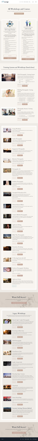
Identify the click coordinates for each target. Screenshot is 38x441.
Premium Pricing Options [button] (19, 13)
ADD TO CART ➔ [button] (10, 58)
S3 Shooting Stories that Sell (19, 258)
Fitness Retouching (16, 397)
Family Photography (17, 139)
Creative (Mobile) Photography (19, 215)
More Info (9, 55)
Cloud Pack (15, 385)
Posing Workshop (16, 129)
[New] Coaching (26, 1)
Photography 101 (16, 169)
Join (20, 1)
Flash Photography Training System (26, 74)
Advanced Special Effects (18, 204)
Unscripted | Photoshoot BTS (19, 192)
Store (22, 1)
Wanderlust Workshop (17, 247)
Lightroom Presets (16, 279)
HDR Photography (16, 340)
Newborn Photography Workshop (20, 268)
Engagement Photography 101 (28, 323)
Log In (33, 1)
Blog (29, 1)
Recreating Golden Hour (18, 331)
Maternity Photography (17, 159)
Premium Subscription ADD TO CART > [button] (19, 432)
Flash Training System (24, 333)
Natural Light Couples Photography (20, 320)
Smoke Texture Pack (17, 362)
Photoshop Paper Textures (18, 374)
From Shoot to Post (16, 351)
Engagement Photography (18, 149)
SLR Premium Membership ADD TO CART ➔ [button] (19, 302)
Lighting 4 (18, 333)
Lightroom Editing (16, 225)
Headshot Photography (17, 181)
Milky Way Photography (18, 235)
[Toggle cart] (36, 1)
